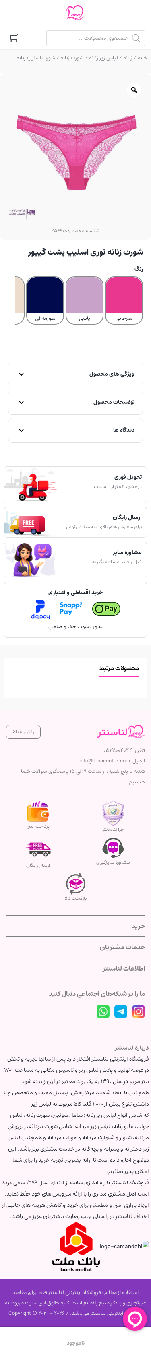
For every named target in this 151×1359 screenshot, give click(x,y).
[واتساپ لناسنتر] (103, 1011)
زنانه (127, 58)
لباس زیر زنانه (103, 58)
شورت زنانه (72, 58)
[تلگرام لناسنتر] (120, 1011)
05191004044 (117, 750)
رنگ (138, 269)
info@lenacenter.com (104, 761)
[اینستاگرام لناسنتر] (138, 1011)
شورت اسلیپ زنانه (36, 58)
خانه (142, 58)
